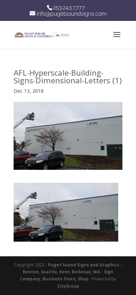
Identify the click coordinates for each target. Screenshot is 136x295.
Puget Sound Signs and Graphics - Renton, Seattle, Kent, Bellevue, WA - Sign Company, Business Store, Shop (71, 272)
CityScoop (68, 286)
